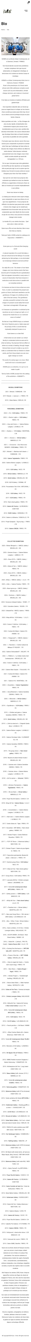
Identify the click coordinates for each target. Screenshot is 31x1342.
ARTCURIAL (25, 1098)
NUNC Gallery (12, 513)
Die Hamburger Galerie (13, 1134)
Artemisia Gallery (11, 1091)
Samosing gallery (12, 1087)
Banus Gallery (10, 1073)
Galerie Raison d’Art (14, 944)
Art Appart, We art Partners (15, 1053)
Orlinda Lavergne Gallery (13, 996)
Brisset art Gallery (11, 1116)
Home (3, 29)
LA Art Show (11, 1112)
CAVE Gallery (21, 894)
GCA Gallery (16, 413)
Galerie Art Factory (12, 506)
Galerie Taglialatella (14, 458)
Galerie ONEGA (13, 528)
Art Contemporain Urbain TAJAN (19, 1039)
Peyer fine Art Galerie (13, 1175)
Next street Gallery (23, 900)
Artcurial (20, 778)
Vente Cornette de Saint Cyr (14, 1186)
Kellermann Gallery (11, 1105)
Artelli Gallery (12, 478)
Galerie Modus (19, 803)
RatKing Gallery (13, 1141)
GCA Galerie (14, 1017)
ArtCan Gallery (21, 438)
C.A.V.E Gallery (11, 1021)
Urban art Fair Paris (11, 989)
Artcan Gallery (23, 792)
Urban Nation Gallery (12, 1120)
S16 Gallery (17, 431)
